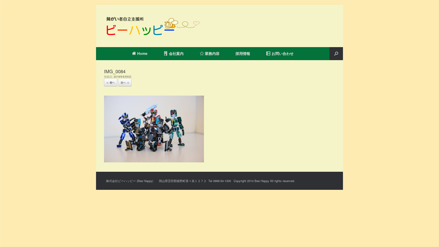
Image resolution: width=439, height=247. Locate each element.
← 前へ (111, 82)
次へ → (125, 82)
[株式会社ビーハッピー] (152, 26)
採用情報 (243, 53)
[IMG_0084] (154, 160)
